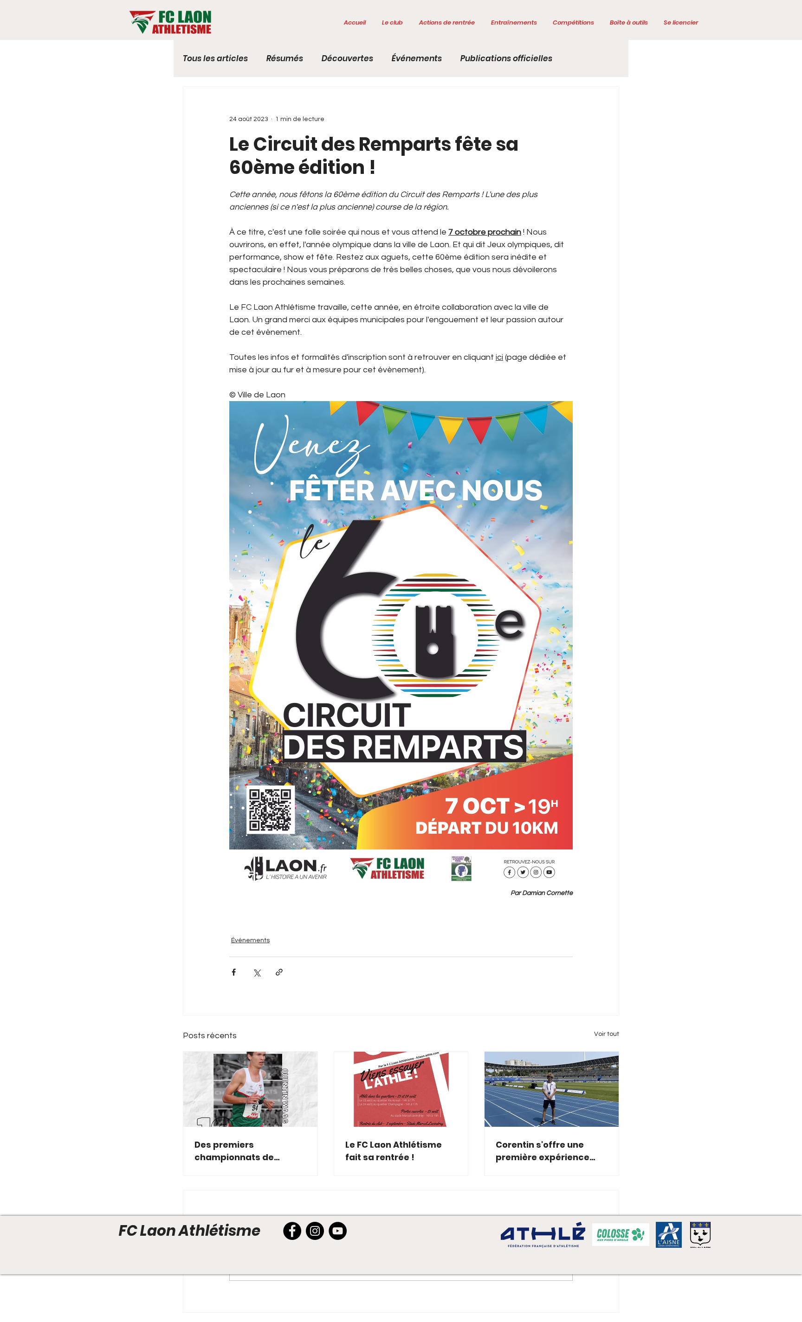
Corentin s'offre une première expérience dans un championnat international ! (545, 1151)
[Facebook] (292, 1231)
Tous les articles (215, 59)
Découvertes (347, 59)
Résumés (284, 59)
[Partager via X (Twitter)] (256, 972)
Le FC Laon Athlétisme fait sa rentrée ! (393, 1151)
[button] (392, 23)
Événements (417, 59)
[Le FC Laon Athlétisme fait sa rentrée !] (401, 1089)
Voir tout (606, 1034)
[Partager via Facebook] (233, 972)
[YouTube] (338, 1231)
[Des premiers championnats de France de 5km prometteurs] (250, 1089)
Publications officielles (506, 59)
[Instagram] (315, 1231)
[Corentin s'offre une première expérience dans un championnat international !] (552, 1089)
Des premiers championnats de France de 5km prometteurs (234, 1151)
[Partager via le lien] (279, 972)
